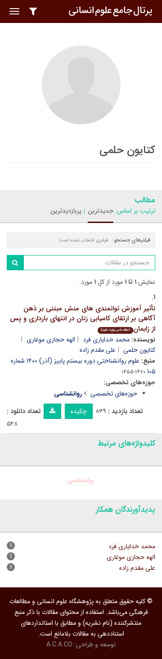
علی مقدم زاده (98, 350)
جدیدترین (100, 211)
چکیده (79, 411)
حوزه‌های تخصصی (113, 394)
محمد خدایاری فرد (106, 340)
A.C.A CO (59, 645)
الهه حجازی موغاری (51, 340)
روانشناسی (81, 480)
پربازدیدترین (65, 211)
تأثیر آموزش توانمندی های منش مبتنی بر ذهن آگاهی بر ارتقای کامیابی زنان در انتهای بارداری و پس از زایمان (82, 318)
